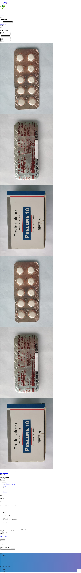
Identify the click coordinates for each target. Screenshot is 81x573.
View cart (2, 15)
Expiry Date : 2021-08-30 (6, 483)
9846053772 (4, 555)
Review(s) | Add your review (4, 473)
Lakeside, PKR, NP (5, 554)
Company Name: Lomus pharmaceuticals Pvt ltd (9, 484)
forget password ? (3, 24)
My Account (5, 2)
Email (1, 21)
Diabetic (4, 571)
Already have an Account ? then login (7, 42)
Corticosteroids (4, 486)
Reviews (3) (4, 492)
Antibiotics (4, 569)
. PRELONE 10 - (4, 536)
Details (3, 491)
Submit (2, 533)
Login (4, 3)
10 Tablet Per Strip (6, 478)
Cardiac (4, 570)
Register (6, 3)
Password (2, 23)
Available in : (2, 478)
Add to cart (4, 482)
